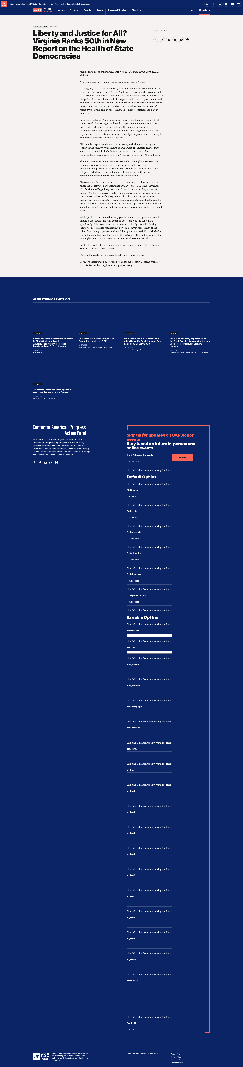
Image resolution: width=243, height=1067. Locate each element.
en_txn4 (131, 833)
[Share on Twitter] (206, 4)
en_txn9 (131, 938)
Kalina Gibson (174, 352)
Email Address (140, 455)
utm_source (133, 664)
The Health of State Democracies (104, 245)
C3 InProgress (134, 574)
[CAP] (41, 1056)
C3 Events (132, 511)
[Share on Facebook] (213, 4)
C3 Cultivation (134, 553)
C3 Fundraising (134, 532)
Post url (131, 647)
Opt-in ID (131, 1023)
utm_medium (133, 685)
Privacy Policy (176, 1057)
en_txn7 (131, 896)
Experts (74, 10)
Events (87, 10)
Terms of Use (175, 1054)
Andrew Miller (109, 347)
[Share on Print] (238, 4)
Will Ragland (136, 350)
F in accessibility (112, 109)
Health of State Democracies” (142, 106)
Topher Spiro (50, 398)
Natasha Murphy (39, 398)
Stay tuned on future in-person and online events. (161, 441)
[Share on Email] (232, 4)
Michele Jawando (149, 185)
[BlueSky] (56, 462)
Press (100, 10)
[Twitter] (35, 462)
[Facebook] (40, 462)
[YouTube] (46, 462)
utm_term (132, 749)
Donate (203, 10)
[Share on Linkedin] (219, 4)
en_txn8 (131, 917)
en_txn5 (131, 854)
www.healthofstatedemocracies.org (127, 255)
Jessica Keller (185, 352)
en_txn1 (130, 770)
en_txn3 (131, 812)
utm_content (133, 727)
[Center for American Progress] (4, 4)
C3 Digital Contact (136, 595)
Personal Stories (117, 10)
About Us (136, 10)
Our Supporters (176, 1060)
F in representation (135, 109)
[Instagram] (51, 462)
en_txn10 (131, 959)
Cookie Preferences (178, 1063)
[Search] (192, 11)
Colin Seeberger (84, 347)
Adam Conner (38, 352)
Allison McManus (97, 347)
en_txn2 (131, 791)
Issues (61, 10)
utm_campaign (134, 706)
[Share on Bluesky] (225, 4)
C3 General (132, 490)
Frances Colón (196, 352)
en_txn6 (131, 875)
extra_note (132, 980)
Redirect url (133, 630)
